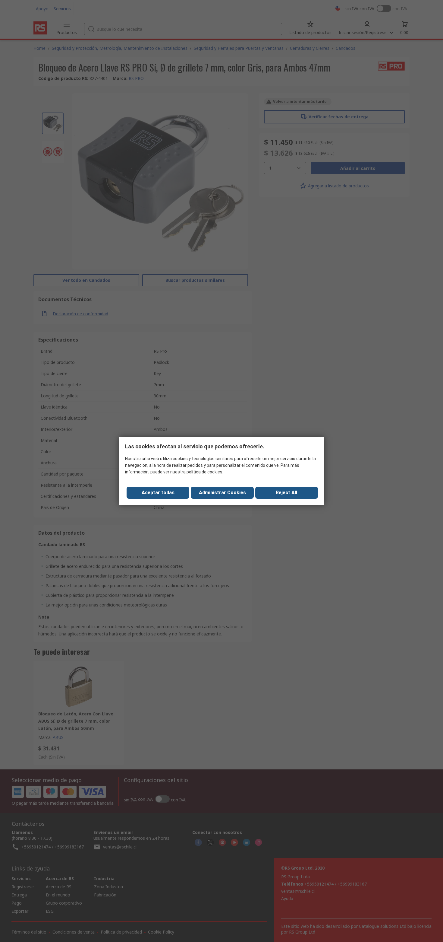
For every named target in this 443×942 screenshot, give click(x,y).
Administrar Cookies (222, 492)
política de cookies (204, 471)
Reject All (286, 492)
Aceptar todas (158, 492)
